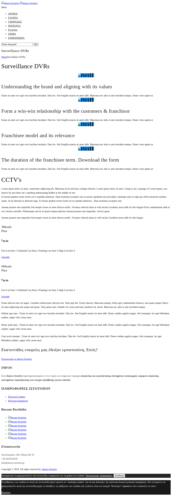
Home (4, 57)
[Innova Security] (19, 3)
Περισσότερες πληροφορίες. (99, 475)
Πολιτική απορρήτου (18, 401)
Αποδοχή (119, 475)
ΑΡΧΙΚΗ (12, 13)
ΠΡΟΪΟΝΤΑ (14, 26)
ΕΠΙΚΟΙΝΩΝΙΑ (16, 38)
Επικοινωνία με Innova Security (16, 359)
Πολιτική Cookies (16, 397)
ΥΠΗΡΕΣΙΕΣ (15, 22)
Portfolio (12, 30)
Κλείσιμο (5, 492)
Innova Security (49, 469)
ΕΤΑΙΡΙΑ (13, 18)
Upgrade (5, 257)
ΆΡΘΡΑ (12, 34)
